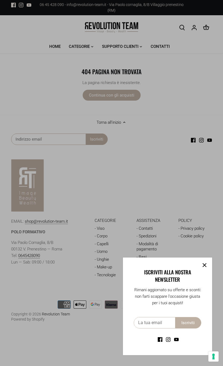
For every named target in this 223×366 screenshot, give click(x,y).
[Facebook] (160, 339)
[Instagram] (168, 339)
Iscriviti (188, 322)
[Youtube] (176, 339)
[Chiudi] (204, 265)
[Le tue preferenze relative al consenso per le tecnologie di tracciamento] (213, 356)
